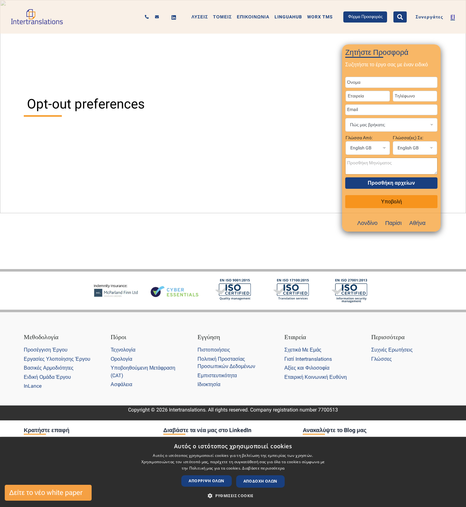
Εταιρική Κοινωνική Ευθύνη (315, 377)
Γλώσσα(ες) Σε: (408, 137)
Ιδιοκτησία (208, 384)
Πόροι (118, 336)
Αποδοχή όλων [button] (260, 481)
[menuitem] (452, 17)
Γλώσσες (381, 359)
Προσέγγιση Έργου (46, 350)
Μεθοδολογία (41, 336)
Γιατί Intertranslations (308, 359)
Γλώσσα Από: (359, 137)
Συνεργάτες (429, 17)
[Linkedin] (173, 17)
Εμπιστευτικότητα (217, 375)
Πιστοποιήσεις (213, 350)
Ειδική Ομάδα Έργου (47, 377)
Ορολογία (121, 359)
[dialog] (233, 472)
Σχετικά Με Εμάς (302, 350)
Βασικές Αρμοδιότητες (49, 368)
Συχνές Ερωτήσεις (392, 350)
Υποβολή (391, 202)
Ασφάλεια (121, 384)
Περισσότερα (388, 336)
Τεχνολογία (123, 350)
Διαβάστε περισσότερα (263, 468)
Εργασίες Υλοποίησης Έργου (57, 359)
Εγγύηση (208, 336)
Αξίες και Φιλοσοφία (306, 368)
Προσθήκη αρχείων (391, 183)
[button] (233, 495)
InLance (33, 386)
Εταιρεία (295, 336)
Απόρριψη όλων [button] (206, 481)
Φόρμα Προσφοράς (365, 16)
